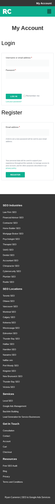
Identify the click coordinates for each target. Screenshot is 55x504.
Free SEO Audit (10, 466)
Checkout (7, 452)
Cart (5, 446)
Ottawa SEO (9, 301)
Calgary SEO (9, 317)
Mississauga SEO (11, 328)
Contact (6, 436)
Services (8, 393)
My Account (44, 3)
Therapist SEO (9, 244)
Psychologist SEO (11, 239)
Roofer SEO (8, 282)
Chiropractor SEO (11, 266)
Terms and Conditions (13, 482)
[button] (49, 11)
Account (6, 441)
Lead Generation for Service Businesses (21, 417)
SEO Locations (12, 288)
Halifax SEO (8, 344)
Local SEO (8, 401)
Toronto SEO (9, 295)
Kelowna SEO (9, 322)
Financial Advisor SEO (13, 217)
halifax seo (8, 360)
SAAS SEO (8, 250)
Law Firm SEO (9, 212)
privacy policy (11, 168)
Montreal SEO (9, 312)
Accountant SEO (10, 260)
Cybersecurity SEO (12, 271)
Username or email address (23, 57)
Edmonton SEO (10, 333)
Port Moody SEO (11, 365)
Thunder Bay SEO (11, 338)
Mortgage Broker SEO (13, 233)
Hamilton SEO (9, 349)
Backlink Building (10, 411)
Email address (17, 126)
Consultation (8, 430)
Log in (13, 96)
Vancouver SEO (10, 306)
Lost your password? (14, 102)
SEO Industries (12, 205)
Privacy (6, 476)
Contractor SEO (10, 223)
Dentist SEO (8, 255)
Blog (5, 471)
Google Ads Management (14, 406)
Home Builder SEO (11, 228)
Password (15, 69)
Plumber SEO (9, 276)
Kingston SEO (9, 371)
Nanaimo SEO (9, 355)
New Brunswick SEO (12, 376)
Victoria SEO (9, 387)
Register (15, 175)
